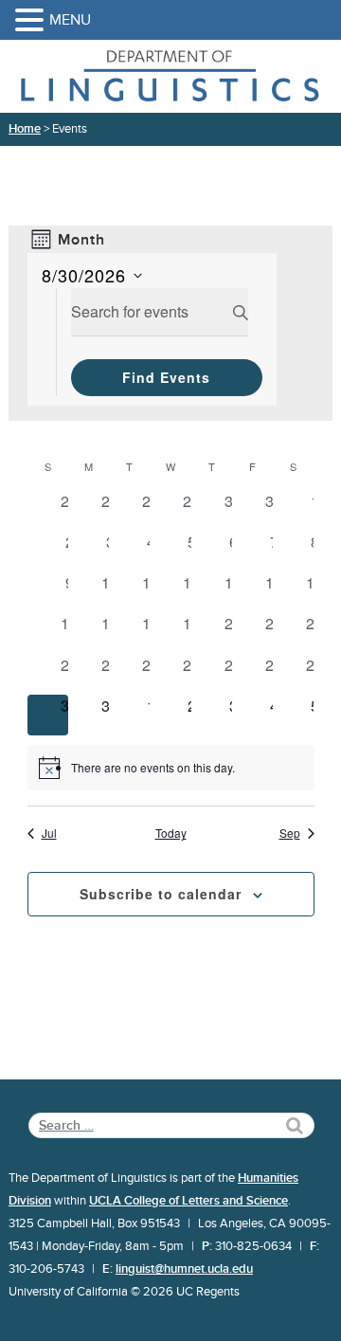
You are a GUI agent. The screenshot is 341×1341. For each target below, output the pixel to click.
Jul (49, 833)
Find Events (166, 377)
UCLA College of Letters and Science (188, 1200)
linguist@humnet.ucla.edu (184, 1269)
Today (171, 833)
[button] (32, 21)
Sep (289, 833)
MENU (70, 19)
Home (25, 129)
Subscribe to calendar (161, 893)
